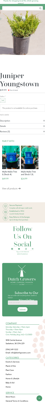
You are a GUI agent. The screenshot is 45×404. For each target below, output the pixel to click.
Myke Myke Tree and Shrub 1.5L (28, 189)
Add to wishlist (4, 131)
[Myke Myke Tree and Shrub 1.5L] (29, 173)
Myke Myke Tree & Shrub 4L (9, 189)
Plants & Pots (11, 382)
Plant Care (10, 386)
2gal (2, 117)
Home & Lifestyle (12, 395)
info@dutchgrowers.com (21, 369)
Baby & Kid (10, 399)
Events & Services (13, 378)
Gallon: (3, 113)
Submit (22, 325)
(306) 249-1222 (12, 366)
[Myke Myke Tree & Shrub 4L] (11, 173)
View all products (9, 204)
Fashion (9, 390)
